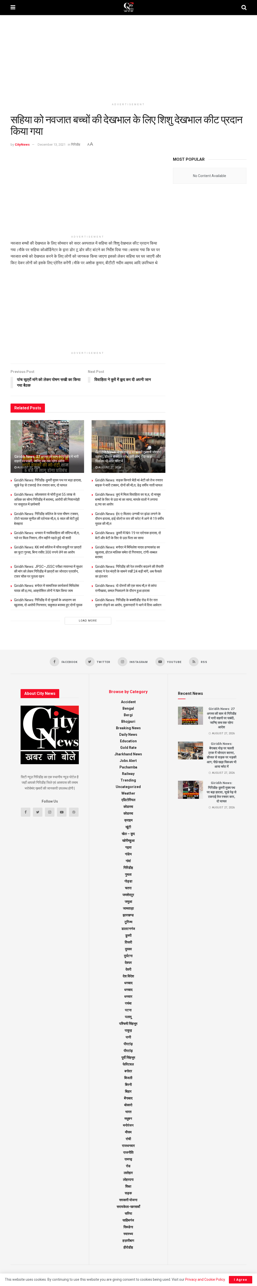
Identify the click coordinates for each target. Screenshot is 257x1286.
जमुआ (128, 902)
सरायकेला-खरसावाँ (128, 1207)
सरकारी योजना (128, 1200)
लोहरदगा (128, 1180)
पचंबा (128, 1003)
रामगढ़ (128, 1159)
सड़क (128, 1193)
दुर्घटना (128, 956)
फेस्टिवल (128, 1064)
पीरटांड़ (128, 1051)
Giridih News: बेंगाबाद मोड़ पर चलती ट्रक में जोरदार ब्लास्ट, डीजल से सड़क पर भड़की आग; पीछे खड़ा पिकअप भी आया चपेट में (127, 456)
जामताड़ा (128, 908)
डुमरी (128, 935)
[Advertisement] (128, 58)
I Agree (240, 1279)
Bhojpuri (128, 721)
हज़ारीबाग (128, 1241)
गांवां (128, 861)
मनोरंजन (128, 1125)
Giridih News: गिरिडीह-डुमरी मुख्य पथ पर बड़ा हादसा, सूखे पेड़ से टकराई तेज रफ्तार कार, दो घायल (221, 792)
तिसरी (128, 942)
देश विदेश (128, 976)
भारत (128, 1112)
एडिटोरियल (128, 800)
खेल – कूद (128, 834)
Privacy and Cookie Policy (205, 1279)
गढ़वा (128, 847)
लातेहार (128, 1173)
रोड (128, 1166)
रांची (128, 1139)
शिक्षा (128, 1186)
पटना (128, 1010)
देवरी (128, 969)
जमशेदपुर (128, 895)
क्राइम (128, 820)
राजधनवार (128, 1146)
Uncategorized (128, 787)
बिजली (128, 1078)
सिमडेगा (128, 1227)
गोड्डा (128, 881)
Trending (128, 780)
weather (128, 793)
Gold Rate (128, 748)
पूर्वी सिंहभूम (128, 1057)
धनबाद (128, 983)
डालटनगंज (128, 929)
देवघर (128, 963)
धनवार (128, 996)
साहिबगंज (128, 1220)
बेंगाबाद (128, 1098)
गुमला (128, 874)
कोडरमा (128, 807)
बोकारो (128, 1105)
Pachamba (128, 767)
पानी (128, 1037)
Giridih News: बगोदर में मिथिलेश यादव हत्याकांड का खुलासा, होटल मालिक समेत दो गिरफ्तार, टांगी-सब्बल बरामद (127, 552)
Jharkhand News (128, 754)
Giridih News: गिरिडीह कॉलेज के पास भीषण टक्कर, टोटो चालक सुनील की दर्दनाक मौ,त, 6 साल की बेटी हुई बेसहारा (46, 519)
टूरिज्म (128, 922)
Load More (88, 620)
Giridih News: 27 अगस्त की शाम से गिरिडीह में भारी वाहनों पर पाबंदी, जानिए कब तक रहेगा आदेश (221, 718)
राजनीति (128, 1152)
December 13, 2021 (52, 144)
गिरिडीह (75, 144)
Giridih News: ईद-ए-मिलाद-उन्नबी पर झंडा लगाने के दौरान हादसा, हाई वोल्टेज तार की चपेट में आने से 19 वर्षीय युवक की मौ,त (129, 519)
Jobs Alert (128, 761)
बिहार (128, 1091)
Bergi (128, 715)
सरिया (128, 1213)
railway (128, 774)
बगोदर (128, 1071)
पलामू (128, 1017)
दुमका (128, 949)
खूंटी (128, 827)
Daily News (128, 735)
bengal (128, 708)
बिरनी (128, 1085)
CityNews (22, 144)
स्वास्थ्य (128, 1234)
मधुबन (128, 1118)
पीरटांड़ (128, 1044)
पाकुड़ (128, 1030)
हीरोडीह (128, 1247)
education (128, 741)
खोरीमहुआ (128, 840)
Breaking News (128, 728)
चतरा (128, 888)
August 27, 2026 (28, 467)
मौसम (128, 1132)
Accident (128, 702)
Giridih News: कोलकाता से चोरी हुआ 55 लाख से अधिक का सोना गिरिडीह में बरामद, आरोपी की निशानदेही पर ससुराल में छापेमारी (47, 499)
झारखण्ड (128, 915)
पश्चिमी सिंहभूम (128, 1024)
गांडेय (128, 854)
